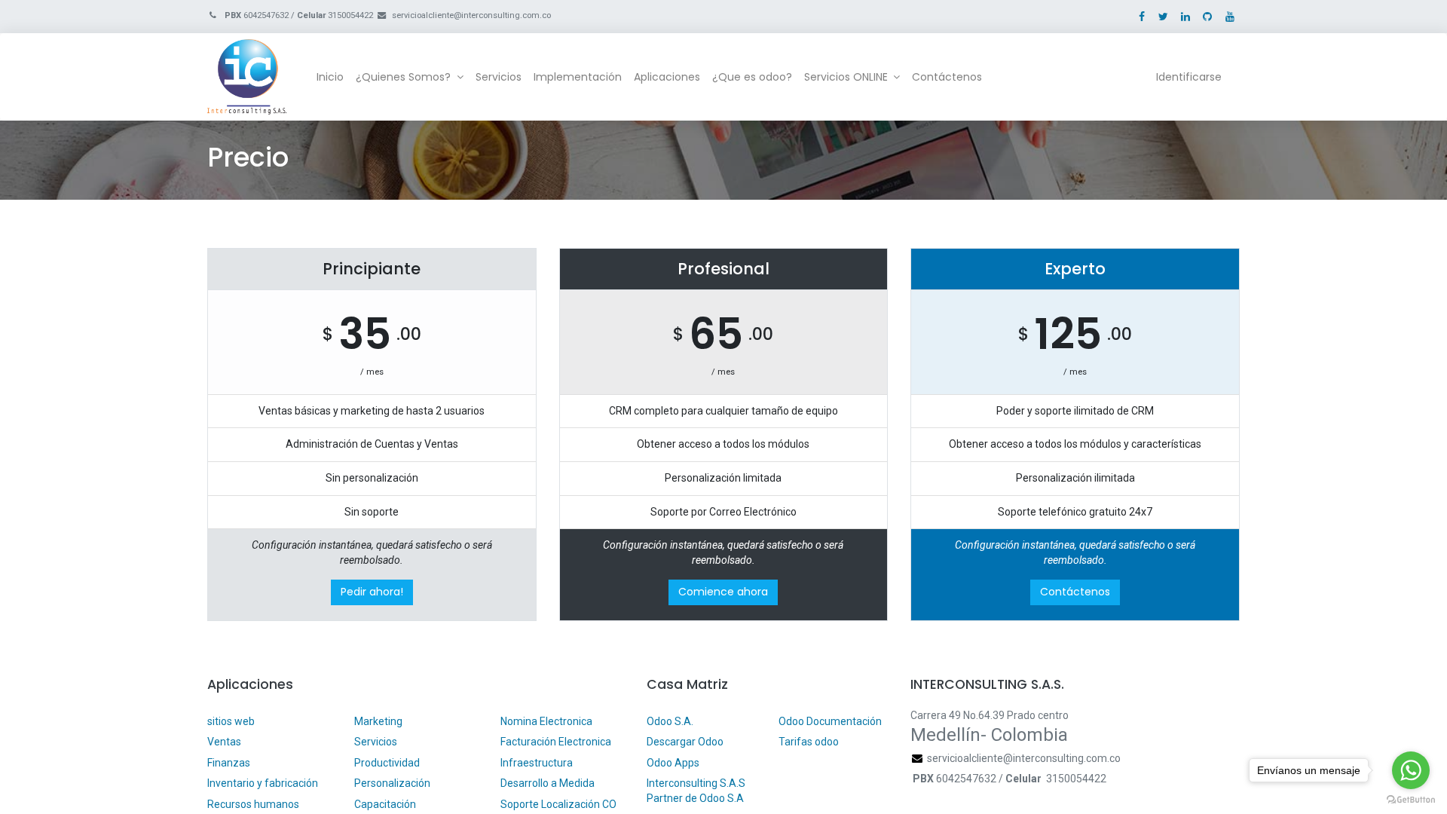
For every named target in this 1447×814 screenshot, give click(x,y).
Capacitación (385, 804)
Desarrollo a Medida (547, 783)
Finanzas (228, 763)
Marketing (378, 721)
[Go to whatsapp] (1411, 770)
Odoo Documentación (830, 721)
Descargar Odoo (685, 742)
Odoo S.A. (670, 721)
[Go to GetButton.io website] (1411, 798)
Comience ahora (723, 591)
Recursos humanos (253, 804)
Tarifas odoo (809, 742)
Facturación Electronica (555, 742)
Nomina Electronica (547, 721)
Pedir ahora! (372, 591)
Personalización (392, 783)
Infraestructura (536, 763)
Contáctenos (1075, 591)
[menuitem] (330, 77)
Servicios (375, 742)
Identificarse (1189, 76)
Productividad (387, 763)
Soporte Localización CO (559, 804)
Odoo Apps (673, 763)
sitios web (231, 721)
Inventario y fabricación (262, 783)
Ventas (224, 742)
